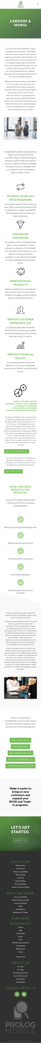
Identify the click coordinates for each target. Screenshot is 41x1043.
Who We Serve (20, 893)
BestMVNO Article (20, 753)
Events (20, 936)
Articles (20, 927)
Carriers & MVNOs (20, 897)
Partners (20, 918)
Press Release (20, 946)
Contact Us (20, 840)
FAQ (20, 940)
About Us (20, 963)
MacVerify (20, 878)
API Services (20, 746)
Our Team (20, 970)
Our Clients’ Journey (21, 976)
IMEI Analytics (13, 471)
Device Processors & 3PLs (20, 900)
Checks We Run (20, 881)
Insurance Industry (20, 903)
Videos (20, 952)
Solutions (20, 862)
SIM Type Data (20, 875)
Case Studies (20, 933)
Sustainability (20, 982)
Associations (20, 979)
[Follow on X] (17, 994)
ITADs (20, 906)
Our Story (20, 967)
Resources (20, 923)
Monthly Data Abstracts (20, 943)
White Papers (20, 949)
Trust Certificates (20, 884)
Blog (20, 930)
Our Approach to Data (20, 766)
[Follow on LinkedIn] (24, 994)
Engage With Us (20, 988)
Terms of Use (20, 957)
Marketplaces (20, 909)
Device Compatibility (16, 451)
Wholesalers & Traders (20, 912)
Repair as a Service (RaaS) (20, 887)
